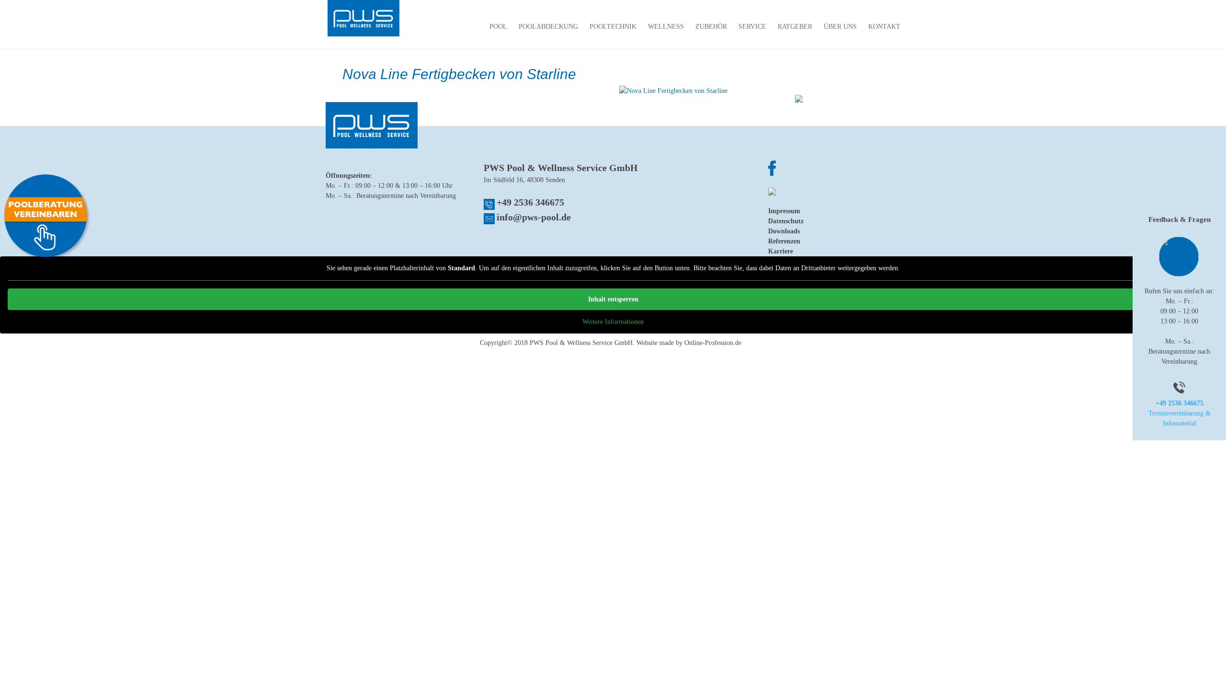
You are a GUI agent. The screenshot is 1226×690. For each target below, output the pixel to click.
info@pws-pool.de (534, 217)
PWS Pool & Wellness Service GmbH (581, 342)
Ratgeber (795, 26)
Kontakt (884, 26)
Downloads (784, 231)
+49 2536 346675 (530, 202)
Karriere (780, 251)
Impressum (784, 211)
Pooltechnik (613, 26)
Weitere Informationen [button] (613, 321)
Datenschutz (786, 221)
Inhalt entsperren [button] (613, 299)
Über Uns (840, 26)
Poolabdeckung (548, 26)
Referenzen (784, 241)
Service (752, 26)
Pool (498, 26)
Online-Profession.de (712, 342)
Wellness (666, 26)
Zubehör (711, 26)
